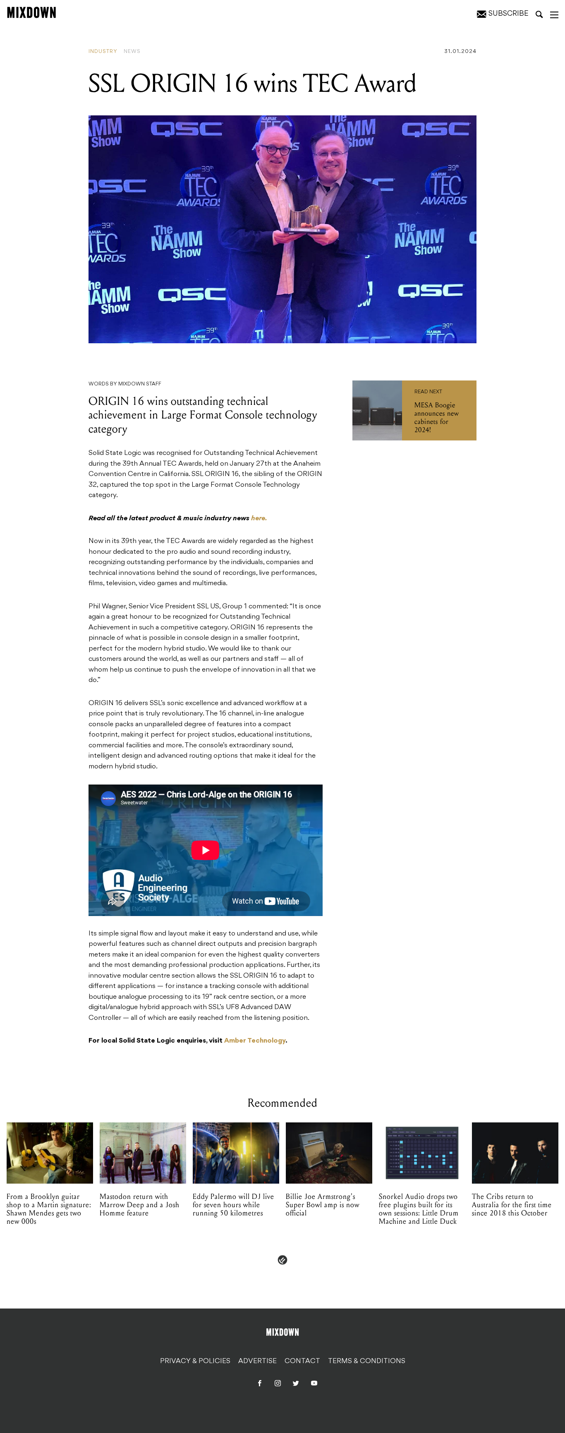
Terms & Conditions (366, 1361)
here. (259, 518)
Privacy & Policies (195, 1361)
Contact (302, 1361)
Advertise (257, 1361)
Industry (103, 51)
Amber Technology (254, 1041)
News (132, 51)
